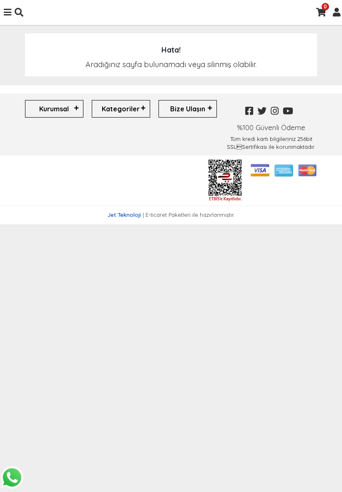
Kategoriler (121, 109)
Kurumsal (54, 109)
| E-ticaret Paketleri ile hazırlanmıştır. (171, 214)
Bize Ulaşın (187, 109)
